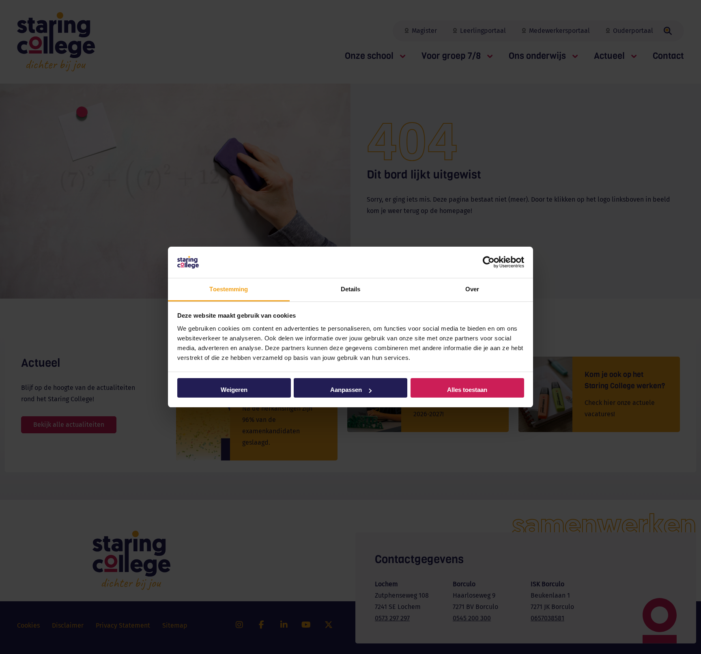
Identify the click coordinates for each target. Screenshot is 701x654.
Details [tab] (351, 289)
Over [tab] (472, 289)
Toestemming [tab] (228, 289)
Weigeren (234, 389)
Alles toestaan (467, 389)
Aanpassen (346, 389)
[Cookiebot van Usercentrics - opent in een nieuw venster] (488, 262)
